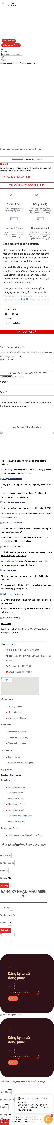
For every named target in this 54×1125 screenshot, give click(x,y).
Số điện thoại (5, 863)
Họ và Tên (4, 856)
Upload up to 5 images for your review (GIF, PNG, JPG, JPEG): (23, 373)
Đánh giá (30, 159)
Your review (6, 359)
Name (4, 382)
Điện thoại (12, 992)
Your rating (4, 357)
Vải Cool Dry (6, 623)
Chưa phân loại (14, 323)
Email (3, 392)
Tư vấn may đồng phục (27, 185)
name (10, 986)
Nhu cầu (4, 923)
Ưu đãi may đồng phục (17, 177)
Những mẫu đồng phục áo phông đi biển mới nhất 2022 (26, 508)
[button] (9, 41)
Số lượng (4, 878)
